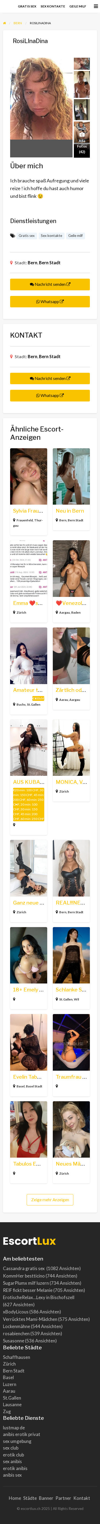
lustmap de (14, 1427)
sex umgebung (17, 1441)
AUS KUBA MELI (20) (39, 782)
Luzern (9, 1384)
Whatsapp (50, 301)
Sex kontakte (53, 6)
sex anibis (12, 1461)
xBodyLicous (16, 1311)
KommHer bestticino (24, 1276)
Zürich (21, 612)
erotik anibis (15, 1468)
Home (15, 1498)
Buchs (21, 704)
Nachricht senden (50, 284)
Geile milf (77, 6)
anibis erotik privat (21, 1434)
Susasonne (13, 1340)
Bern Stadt (50, 262)
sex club (10, 1448)
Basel (21, 1086)
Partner (63, 1498)
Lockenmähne (16, 1326)
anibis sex (12, 1475)
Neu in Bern (70, 511)
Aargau (64, 612)
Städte (30, 1498)
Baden (76, 612)
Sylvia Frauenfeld (33, 511)
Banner (46, 1498)
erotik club (13, 1454)
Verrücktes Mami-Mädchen (30, 1319)
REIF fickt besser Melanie (28, 1290)
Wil (76, 999)
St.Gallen (33, 704)
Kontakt (81, 1498)
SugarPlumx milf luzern (26, 1283)
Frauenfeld (25, 520)
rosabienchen (16, 1333)
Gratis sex (27, 6)
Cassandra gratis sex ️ (24, 1268)
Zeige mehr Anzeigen (50, 1199)
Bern (32, 262)
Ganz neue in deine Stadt (43, 903)
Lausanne (12, 1404)
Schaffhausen (16, 1357)
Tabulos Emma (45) (36, 1164)
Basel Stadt (34, 1086)
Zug (7, 1411)
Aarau (63, 700)
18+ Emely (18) (31, 990)
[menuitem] (27, 6)
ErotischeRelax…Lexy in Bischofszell (38, 1297)
